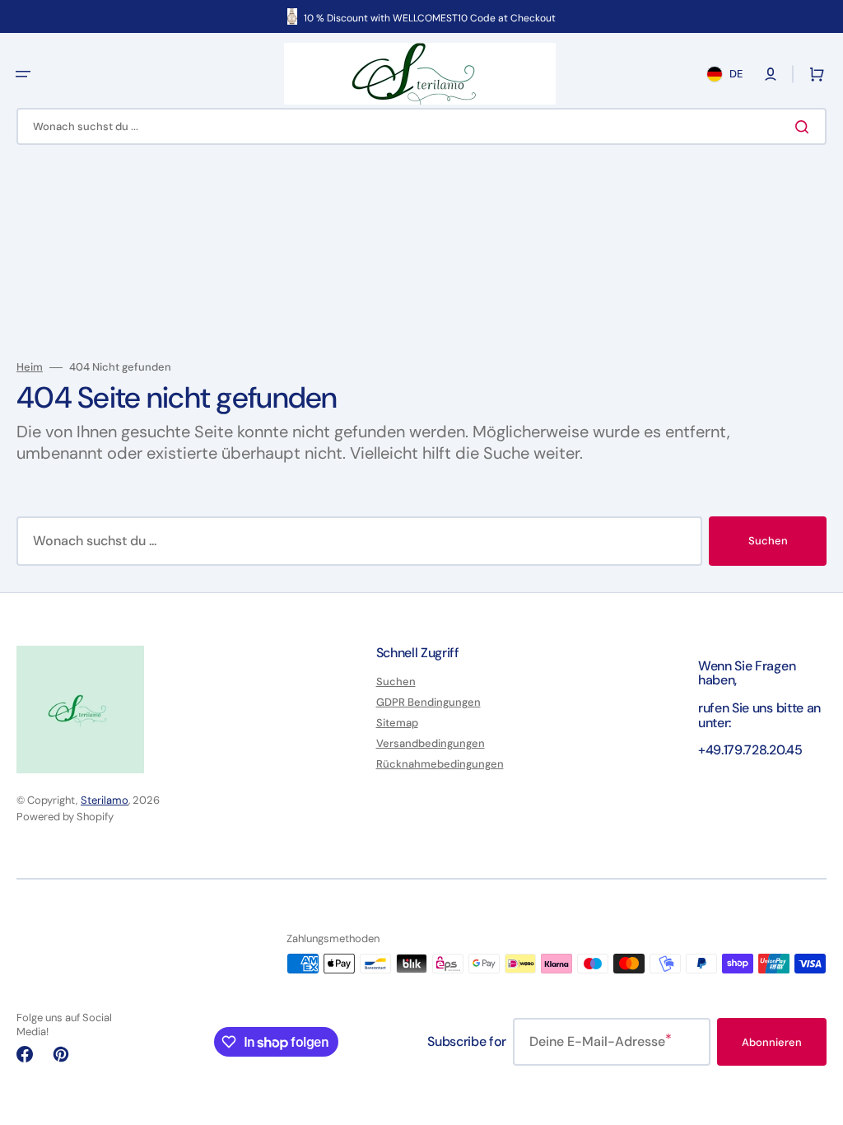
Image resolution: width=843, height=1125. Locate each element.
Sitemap (397, 723)
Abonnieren (772, 1042)
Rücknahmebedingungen (440, 764)
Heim (29, 367)
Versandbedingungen (430, 743)
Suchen (768, 541)
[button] (23, 74)
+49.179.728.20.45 (750, 750)
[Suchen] (805, 127)
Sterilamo (104, 800)
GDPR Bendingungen (428, 702)
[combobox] (421, 126)
